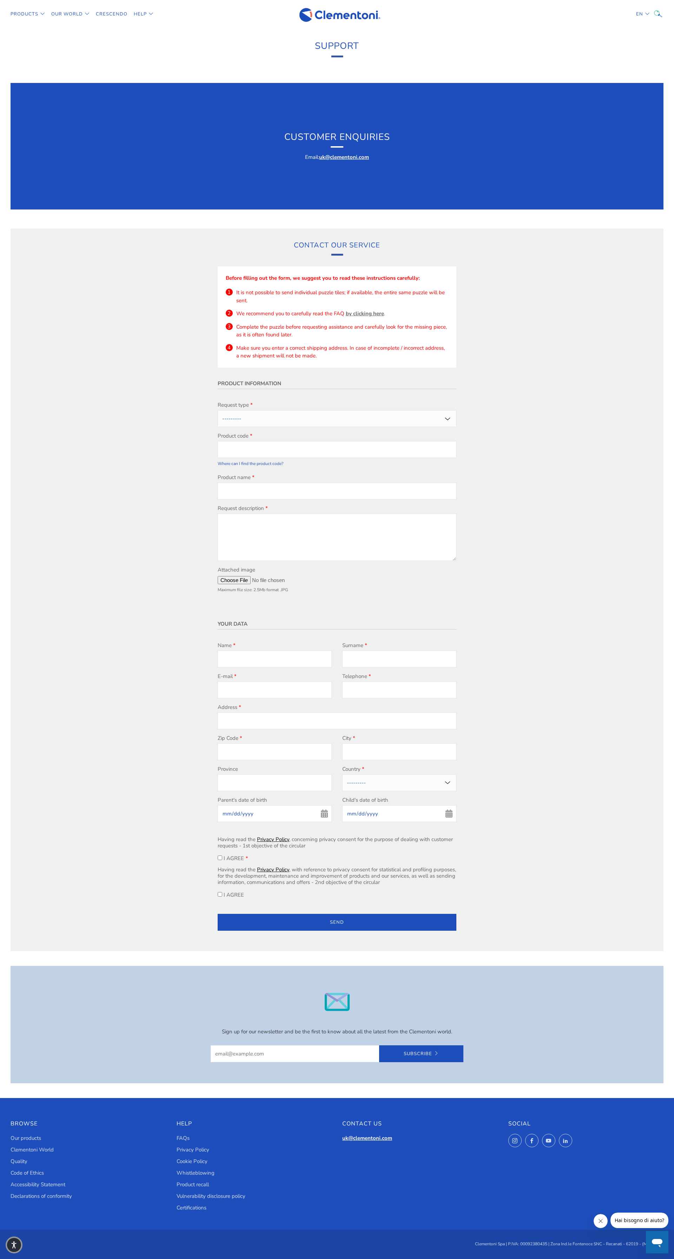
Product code (235, 435)
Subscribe (418, 1054)
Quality (19, 1161)
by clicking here (365, 313)
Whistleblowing (195, 1172)
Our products (26, 1138)
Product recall (193, 1184)
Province (228, 769)
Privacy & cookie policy (561, 1229)
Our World (67, 14)
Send (337, 922)
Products (24, 14)
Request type (235, 404)
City (348, 738)
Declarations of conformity (41, 1196)
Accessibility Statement (38, 1184)
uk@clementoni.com (344, 157)
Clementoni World (32, 1149)
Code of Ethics (27, 1172)
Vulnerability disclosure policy (211, 1196)
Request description (243, 508)
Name (227, 645)
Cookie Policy (192, 1161)
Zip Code (230, 738)
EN (639, 14)
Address (229, 707)
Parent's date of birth (242, 799)
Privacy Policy (273, 839)
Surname (354, 645)
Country (353, 769)
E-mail (227, 676)
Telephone (356, 676)
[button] (14, 1245)
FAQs (183, 1138)
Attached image (236, 569)
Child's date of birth (365, 799)
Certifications (191, 1207)
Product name (236, 477)
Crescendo (111, 14)
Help (140, 14)
